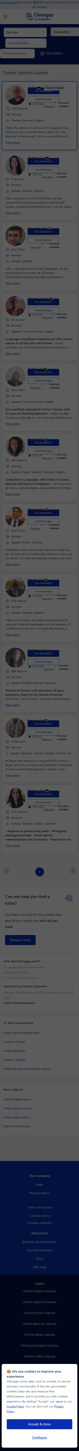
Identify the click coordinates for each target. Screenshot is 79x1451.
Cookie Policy (15, 1407)
